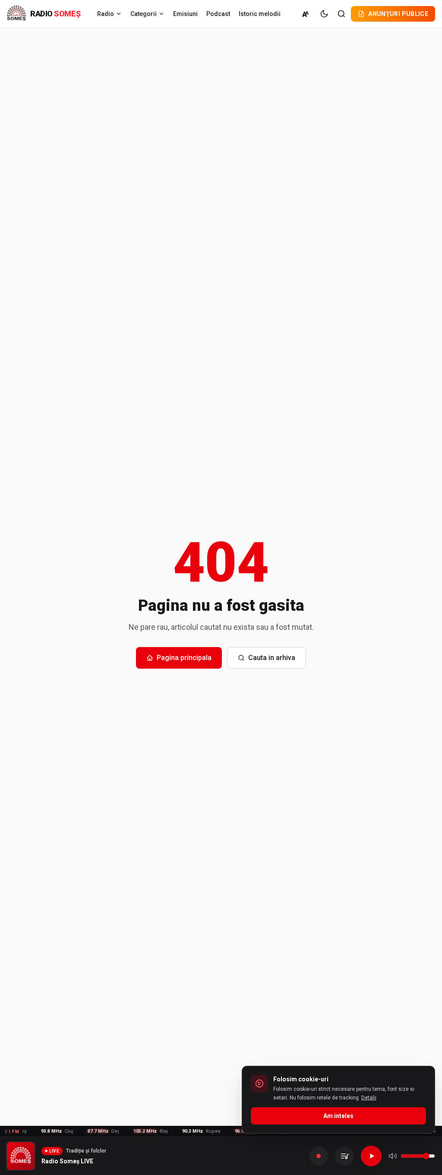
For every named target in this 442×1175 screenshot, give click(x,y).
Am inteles (338, 1115)
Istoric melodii (260, 13)
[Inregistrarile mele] (344, 1156)
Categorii (143, 13)
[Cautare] (341, 14)
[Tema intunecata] (324, 14)
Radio (105, 13)
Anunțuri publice (398, 13)
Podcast (218, 13)
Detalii (368, 1098)
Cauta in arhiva (271, 658)
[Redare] (371, 1156)
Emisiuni (185, 13)
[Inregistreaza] (318, 1156)
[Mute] (392, 1156)
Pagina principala (184, 658)
